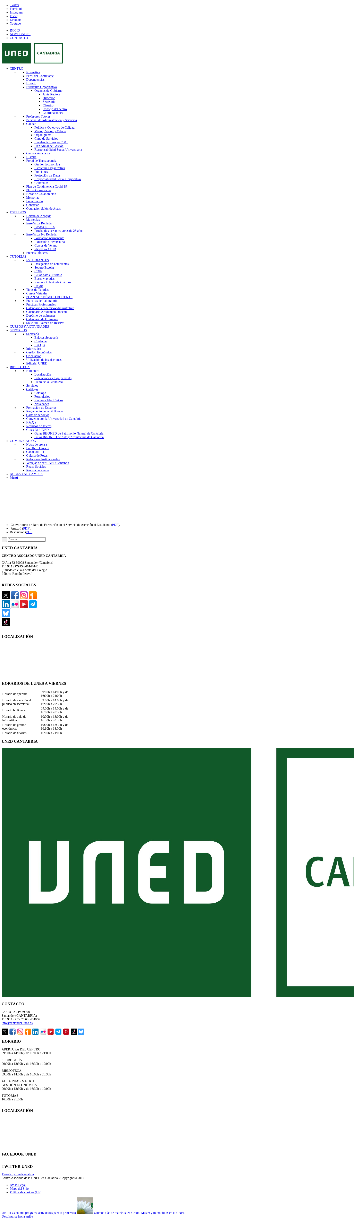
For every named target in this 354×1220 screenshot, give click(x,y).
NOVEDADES (20, 34)
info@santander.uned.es (17, 1023)
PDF (115, 524)
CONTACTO (19, 38)
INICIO (15, 30)
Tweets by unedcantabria (18, 1174)
